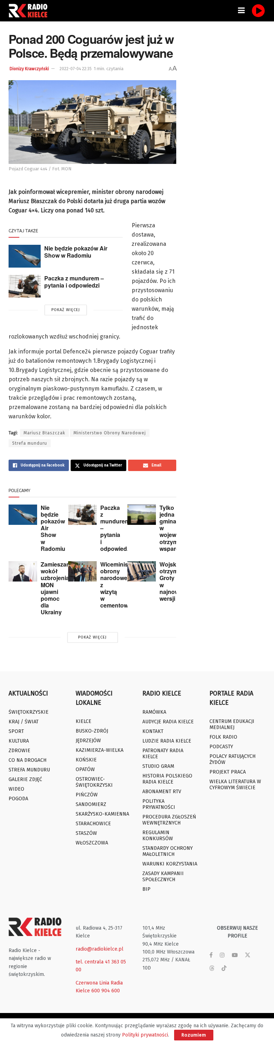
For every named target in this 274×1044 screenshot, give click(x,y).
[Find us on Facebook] (211, 955)
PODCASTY (221, 747)
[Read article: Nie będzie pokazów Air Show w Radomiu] (25, 256)
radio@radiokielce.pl (99, 949)
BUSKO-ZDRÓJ (92, 731)
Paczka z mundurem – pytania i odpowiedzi (74, 282)
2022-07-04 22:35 (76, 68)
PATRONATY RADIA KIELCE (162, 754)
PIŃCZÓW (87, 795)
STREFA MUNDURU (29, 770)
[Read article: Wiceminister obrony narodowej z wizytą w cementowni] (82, 571)
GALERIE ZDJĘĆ (25, 779)
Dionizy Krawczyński (29, 68)
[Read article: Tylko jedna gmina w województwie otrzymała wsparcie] (141, 515)
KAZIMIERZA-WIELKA (99, 750)
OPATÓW (85, 769)
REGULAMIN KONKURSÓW (157, 835)
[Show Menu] (241, 10)
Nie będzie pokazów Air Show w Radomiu (75, 252)
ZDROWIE (19, 751)
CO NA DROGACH (27, 760)
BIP (146, 889)
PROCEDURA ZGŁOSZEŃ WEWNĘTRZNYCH (169, 820)
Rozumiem (193, 1035)
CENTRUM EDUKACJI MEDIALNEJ (231, 724)
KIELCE (83, 721)
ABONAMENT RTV (161, 792)
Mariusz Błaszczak (44, 432)
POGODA (18, 799)
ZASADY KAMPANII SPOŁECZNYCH (163, 876)
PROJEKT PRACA (227, 772)
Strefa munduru (29, 443)
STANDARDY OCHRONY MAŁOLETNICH (167, 851)
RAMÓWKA (154, 712)
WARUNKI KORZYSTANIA (169, 864)
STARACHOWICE (93, 824)
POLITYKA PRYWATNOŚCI (158, 804)
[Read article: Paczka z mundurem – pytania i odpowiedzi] (25, 286)
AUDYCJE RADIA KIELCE (168, 722)
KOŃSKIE (86, 760)
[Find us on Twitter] (247, 955)
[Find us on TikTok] (224, 969)
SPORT (16, 731)
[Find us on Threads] (211, 969)
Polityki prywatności (145, 1035)
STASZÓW (86, 833)
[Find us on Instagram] (222, 955)
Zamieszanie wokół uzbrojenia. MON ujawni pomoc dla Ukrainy (58, 588)
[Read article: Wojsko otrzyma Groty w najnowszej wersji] (141, 571)
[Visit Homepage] (30, 11)
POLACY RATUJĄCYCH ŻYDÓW (232, 759)
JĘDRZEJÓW (88, 741)
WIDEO (16, 789)
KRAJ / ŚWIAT (24, 722)
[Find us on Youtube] (235, 955)
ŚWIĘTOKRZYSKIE (29, 712)
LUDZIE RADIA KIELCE (166, 741)
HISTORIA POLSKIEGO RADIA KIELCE (167, 779)
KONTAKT (152, 731)
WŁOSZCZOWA (92, 843)
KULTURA (19, 741)
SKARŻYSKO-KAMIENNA (102, 814)
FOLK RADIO (223, 737)
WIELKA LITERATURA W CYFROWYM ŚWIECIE (235, 785)
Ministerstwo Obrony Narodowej (109, 432)
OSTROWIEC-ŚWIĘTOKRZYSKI (94, 782)
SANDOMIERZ (91, 804)
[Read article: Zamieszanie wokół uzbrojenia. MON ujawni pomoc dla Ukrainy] (23, 571)
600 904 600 (105, 991)
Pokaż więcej (65, 309)
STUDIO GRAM (158, 766)
